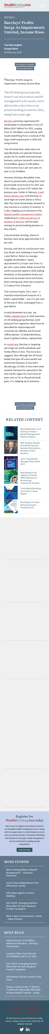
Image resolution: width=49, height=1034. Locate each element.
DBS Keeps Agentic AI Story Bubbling (20, 894)
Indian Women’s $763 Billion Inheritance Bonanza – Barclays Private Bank (22, 943)
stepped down (18, 316)
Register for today (24, 818)
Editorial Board (14, 1008)
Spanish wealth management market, (23, 214)
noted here (12, 344)
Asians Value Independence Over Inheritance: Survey (22, 884)
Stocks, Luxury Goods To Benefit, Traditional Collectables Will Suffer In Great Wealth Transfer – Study (23, 989)
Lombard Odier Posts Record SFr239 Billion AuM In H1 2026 (21, 955)
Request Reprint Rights (25, 68)
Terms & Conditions (33, 1008)
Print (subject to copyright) (25, 64)
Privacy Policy (18, 1012)
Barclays (8, 121)
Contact (24, 1004)
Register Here (24, 850)
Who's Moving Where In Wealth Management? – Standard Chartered (21, 872)
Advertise (34, 1004)
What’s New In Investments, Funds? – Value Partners (24, 917)
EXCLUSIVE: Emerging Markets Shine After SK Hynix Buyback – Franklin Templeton (21, 905)
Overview (13, 1004)
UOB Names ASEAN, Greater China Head (23, 978)
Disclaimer (32, 1012)
